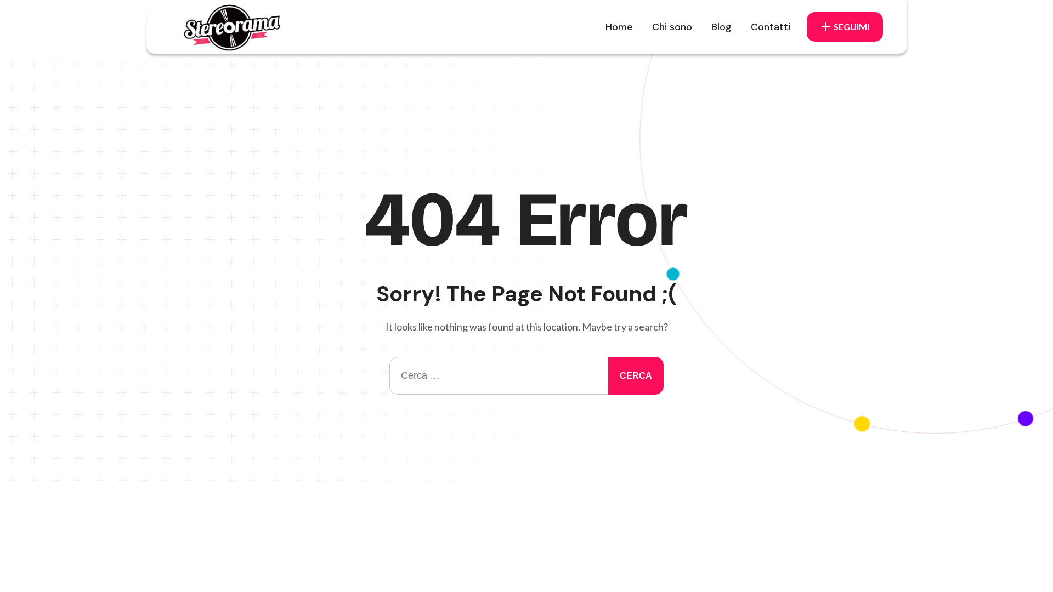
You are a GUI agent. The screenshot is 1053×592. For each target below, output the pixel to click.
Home (619, 26)
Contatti (770, 26)
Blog (721, 26)
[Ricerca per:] (526, 376)
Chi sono (672, 26)
